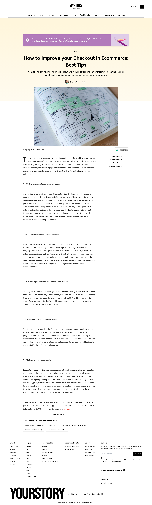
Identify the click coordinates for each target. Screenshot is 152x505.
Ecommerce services (32, 430)
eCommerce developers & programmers (40, 425)
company (67, 409)
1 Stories (84, 82)
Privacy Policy (86, 494)
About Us (71, 494)
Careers (77, 494)
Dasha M (73, 82)
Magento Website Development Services (40, 421)
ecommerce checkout (56, 430)
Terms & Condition (98, 494)
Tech (75, 51)
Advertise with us (58, 414)
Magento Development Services (74, 425)
